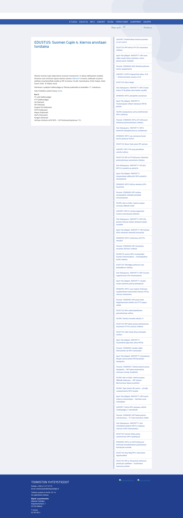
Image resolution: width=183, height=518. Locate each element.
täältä (59, 90)
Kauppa (147, 21)
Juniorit (101, 21)
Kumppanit (135, 21)
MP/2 (92, 21)
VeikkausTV (76, 78)
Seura (110, 21)
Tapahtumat (122, 21)
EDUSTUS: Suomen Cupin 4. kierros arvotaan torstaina (70, 44)
